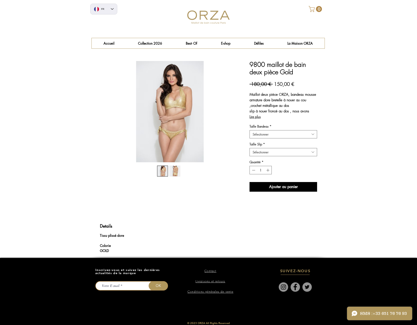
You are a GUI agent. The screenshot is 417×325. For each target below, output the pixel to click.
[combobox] (283, 134)
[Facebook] (295, 287)
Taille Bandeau (260, 126)
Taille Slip (257, 144)
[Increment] (268, 170)
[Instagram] (283, 287)
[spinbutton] (260, 170)
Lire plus (255, 116)
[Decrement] (253, 170)
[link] (316, 9)
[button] (191, 43)
